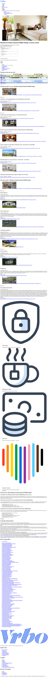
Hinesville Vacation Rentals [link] (6, 551)
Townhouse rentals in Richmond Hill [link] (7, 591)
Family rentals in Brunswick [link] (6, 602)
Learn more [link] (4, 490)
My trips (3, 8)
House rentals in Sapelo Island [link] (6, 617)
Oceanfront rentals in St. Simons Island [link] (8, 583)
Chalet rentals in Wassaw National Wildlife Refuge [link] (9, 578)
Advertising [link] (4, 655)
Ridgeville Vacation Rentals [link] (6, 564)
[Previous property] (0, 178)
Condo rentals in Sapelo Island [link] (6, 609)
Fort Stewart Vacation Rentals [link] (6, 573)
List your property (5, 7)
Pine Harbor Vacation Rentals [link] (6, 563)
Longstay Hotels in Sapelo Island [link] (7, 616)
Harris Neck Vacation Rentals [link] (6, 542)
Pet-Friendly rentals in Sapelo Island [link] (7, 601)
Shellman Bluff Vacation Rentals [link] (7, 555)
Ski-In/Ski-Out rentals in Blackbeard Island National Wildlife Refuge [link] (12, 600)
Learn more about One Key (8, 13)
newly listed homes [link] (36, 536)
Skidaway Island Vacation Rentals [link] (7, 560)
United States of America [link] (6, 68)
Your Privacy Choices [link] (5, 666)
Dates (1, 46)
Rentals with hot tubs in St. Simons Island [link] (8, 603)
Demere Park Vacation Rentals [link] (6, 558)
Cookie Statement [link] (5, 665)
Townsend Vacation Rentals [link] (6, 557)
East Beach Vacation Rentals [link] (6, 569)
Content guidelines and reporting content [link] (8, 667)
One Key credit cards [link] (5, 653)
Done (1, 61)
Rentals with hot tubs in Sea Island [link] (7, 590)
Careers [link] (3, 660)
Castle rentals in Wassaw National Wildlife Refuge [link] (9, 585)
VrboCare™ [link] (4, 650)
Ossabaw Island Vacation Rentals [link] (7, 574)
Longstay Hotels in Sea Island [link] (6, 626)
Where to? (1, 45)
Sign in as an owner (7, 12)
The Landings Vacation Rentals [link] (7, 567)
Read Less (2, 518)
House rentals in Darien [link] (5, 614)
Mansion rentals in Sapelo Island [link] (7, 605)
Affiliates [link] (3, 661)
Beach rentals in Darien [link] (5, 577)
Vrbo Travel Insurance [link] (5, 654)
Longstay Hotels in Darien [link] (6, 622)
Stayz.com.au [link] (4, 674)
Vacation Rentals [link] (4, 69)
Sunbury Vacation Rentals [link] (6, 559)
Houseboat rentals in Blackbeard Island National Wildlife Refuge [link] (11, 584)
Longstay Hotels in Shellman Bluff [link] (7, 623)
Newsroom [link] (4, 662)
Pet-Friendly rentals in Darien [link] (6, 576)
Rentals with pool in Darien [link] (6, 579)
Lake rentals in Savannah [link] (6, 598)
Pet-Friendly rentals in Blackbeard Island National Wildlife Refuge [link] (12, 586)
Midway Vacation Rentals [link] (6, 548)
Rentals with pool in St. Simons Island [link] (8, 604)
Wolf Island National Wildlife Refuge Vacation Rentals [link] (10, 562)
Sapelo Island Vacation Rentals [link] (6, 546)
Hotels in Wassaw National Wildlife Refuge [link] (8, 589)
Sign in (3, 9)
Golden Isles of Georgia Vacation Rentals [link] (8, 561)
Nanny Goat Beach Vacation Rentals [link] (7, 552)
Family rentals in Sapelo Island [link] (6, 606)
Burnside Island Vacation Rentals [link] (7, 575)
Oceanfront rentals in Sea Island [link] (7, 618)
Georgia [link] (3, 67)
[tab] (4, 541)
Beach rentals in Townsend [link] (6, 607)
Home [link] (3, 64)
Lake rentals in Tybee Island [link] (6, 610)
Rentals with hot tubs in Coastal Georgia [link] (8, 615)
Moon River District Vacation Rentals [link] (7, 554)
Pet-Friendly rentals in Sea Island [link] (7, 621)
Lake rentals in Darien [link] (5, 613)
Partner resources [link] (4, 652)
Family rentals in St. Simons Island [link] (7, 588)
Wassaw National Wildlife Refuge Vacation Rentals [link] (9, 570)
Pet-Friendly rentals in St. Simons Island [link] (8, 597)
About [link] (3, 659)
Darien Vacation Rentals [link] (5, 556)
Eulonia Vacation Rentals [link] (6, 565)
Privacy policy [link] (4, 664)
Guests (1, 47)
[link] (12, 14)
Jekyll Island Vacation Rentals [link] (6, 553)
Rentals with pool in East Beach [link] (7, 599)
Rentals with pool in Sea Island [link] (6, 612)
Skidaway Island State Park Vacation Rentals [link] (9, 543)
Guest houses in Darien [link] (5, 594)
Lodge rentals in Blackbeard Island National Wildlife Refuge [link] (11, 582)
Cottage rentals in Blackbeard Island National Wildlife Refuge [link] (11, 624)
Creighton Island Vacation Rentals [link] (7, 545)
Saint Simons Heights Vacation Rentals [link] (8, 566)
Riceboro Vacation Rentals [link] (6, 568)
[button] (24, 492)
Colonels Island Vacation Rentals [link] (7, 571)
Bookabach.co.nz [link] (4, 673)
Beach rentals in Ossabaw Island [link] (7, 608)
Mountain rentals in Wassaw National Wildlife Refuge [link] (10, 580)
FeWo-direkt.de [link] (4, 672)
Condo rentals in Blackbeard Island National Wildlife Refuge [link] (11, 595)
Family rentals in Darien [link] (5, 619)
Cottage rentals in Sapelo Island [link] (7, 587)
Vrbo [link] (3, 671)
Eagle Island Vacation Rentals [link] (6, 549)
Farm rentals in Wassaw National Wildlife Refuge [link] (9, 592)
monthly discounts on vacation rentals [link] (5, 537)
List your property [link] (5, 649)
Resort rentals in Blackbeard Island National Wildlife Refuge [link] (11, 625)
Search (2, 62)
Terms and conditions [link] (5, 663)
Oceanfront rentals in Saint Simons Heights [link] (8, 611)
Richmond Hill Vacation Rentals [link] (7, 544)
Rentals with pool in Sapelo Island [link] (7, 596)
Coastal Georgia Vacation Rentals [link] (7, 550)
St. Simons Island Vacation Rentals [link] (7, 572)
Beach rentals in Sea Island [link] (6, 620)
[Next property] (1, 178)
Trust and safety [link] (4, 651)
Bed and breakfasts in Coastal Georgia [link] (8, 581)
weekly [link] (44, 536)
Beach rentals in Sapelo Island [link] (6, 593)
